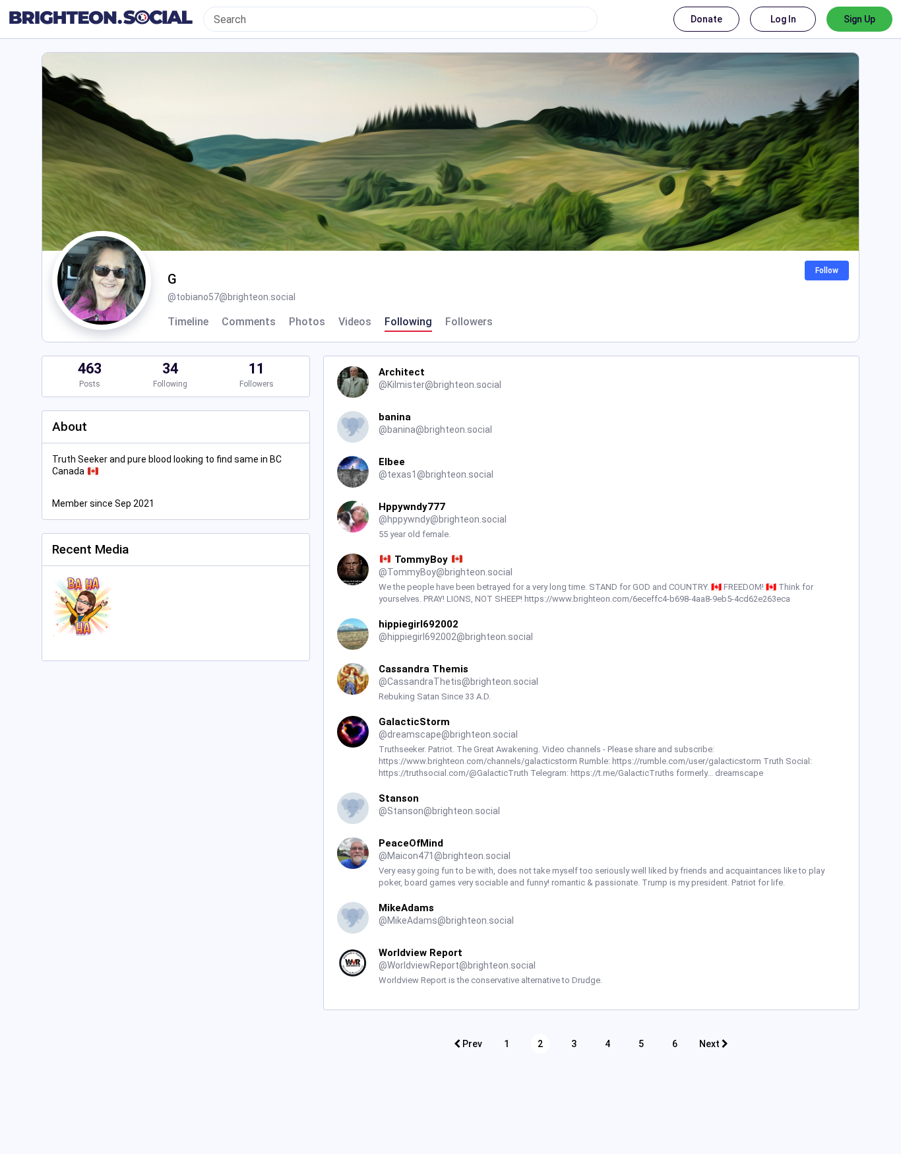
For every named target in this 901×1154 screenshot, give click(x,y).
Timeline (188, 322)
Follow (826, 270)
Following (408, 322)
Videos (354, 322)
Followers (469, 322)
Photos (307, 322)
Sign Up (859, 19)
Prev (471, 1044)
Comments (249, 322)
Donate (706, 19)
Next (710, 1044)
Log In (783, 19)
